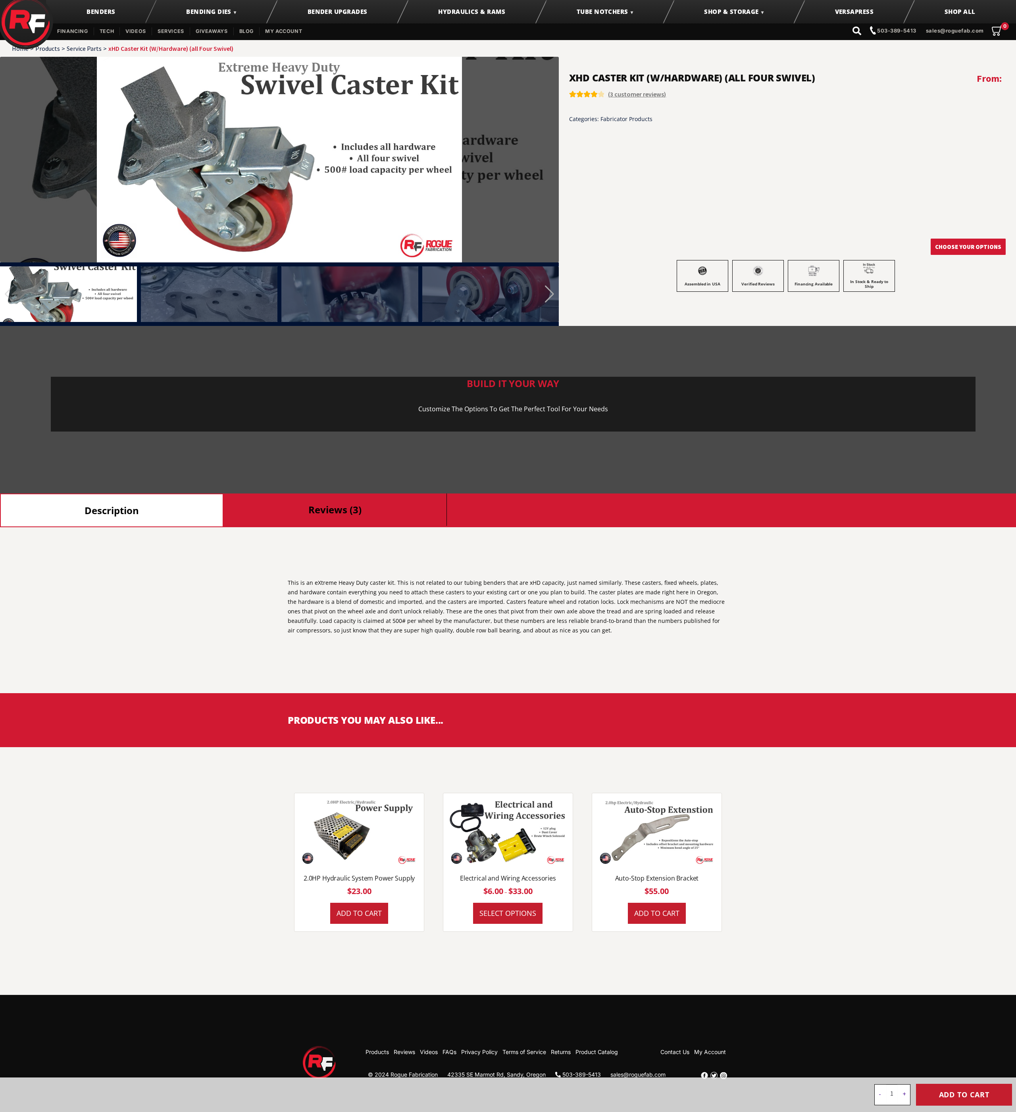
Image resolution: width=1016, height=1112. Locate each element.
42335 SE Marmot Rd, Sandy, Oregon (496, 1074)
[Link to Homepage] (320, 1062)
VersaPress (854, 11)
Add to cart (964, 1094)
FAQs (449, 1051)
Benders (101, 11)
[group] (279, 159)
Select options (507, 913)
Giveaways (212, 31)
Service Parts (84, 48)
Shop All (960, 11)
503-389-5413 (896, 30)
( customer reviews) (637, 94)
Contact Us (674, 1051)
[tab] (111, 510)
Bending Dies (208, 11)
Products (47, 48)
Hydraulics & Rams (472, 11)
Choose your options (968, 247)
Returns (561, 1051)
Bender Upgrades (338, 11)
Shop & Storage (731, 11)
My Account (283, 31)
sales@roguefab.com (955, 30)
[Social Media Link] (704, 1075)
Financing (72, 31)
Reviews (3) (335, 509)
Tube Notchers (602, 11)
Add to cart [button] (359, 913)
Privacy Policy (479, 1051)
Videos (135, 31)
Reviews (404, 1051)
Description (112, 510)
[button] (549, 294)
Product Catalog (596, 1051)
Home (20, 48)
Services (171, 31)
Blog (246, 31)
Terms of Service (524, 1051)
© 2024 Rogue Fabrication (403, 1074)
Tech (107, 31)
